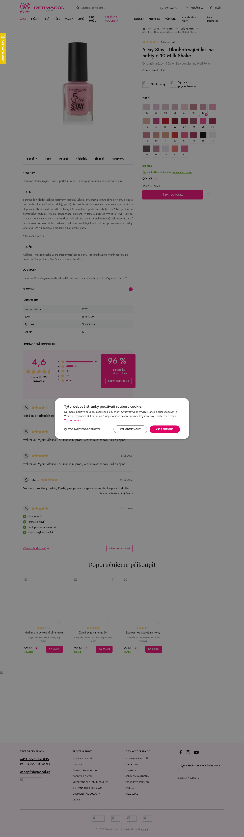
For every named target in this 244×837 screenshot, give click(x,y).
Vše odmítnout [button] (130, 429)
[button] (82, 429)
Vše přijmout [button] (165, 429)
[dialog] (122, 418)
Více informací (72, 420)
